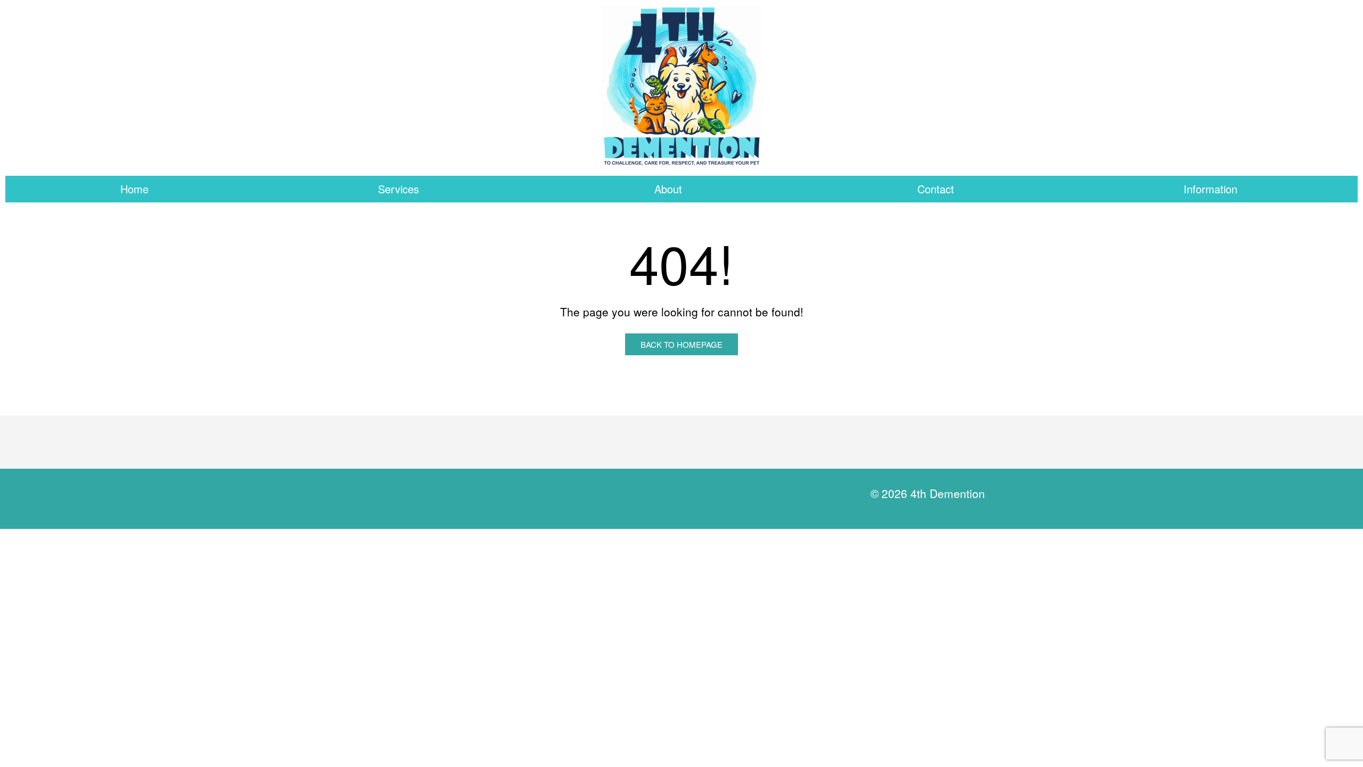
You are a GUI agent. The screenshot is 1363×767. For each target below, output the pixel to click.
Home (134, 189)
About (668, 189)
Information (1210, 189)
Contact (935, 189)
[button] (402, 189)
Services (398, 189)
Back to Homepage (681, 344)
